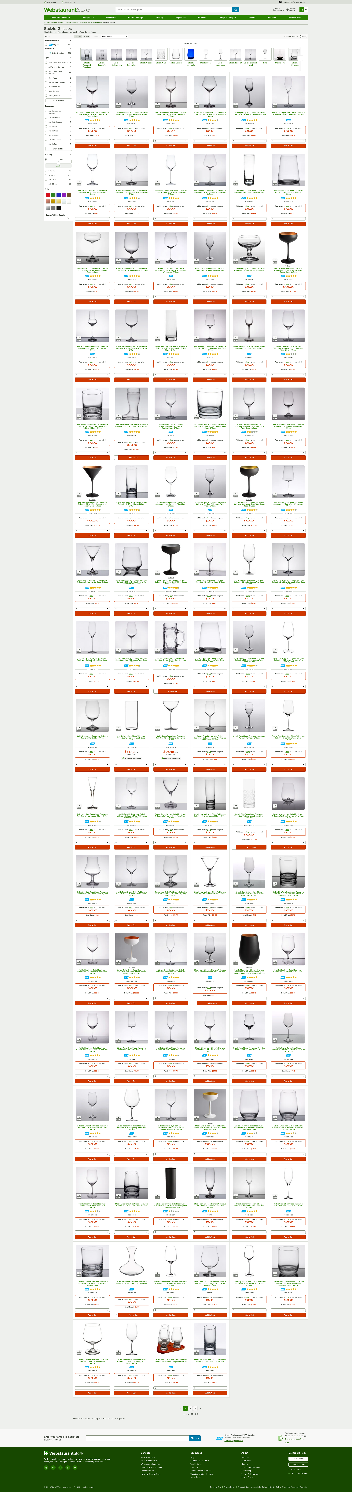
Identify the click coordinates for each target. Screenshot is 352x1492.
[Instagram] (46, 1467)
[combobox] (174, 9)
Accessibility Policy (259, 1487)
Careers (244, 1464)
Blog (192, 1457)
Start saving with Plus (234, 1441)
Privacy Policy (229, 1487)
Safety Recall (195, 1477)
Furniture (202, 17)
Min (46, 159)
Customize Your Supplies (151, 1467)
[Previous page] (180, 1408)
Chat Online (296, 1470)
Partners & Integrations (150, 1474)
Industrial (272, 17)
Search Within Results (55, 215)
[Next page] (200, 1408)
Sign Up (195, 1438)
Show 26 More (58, 149)
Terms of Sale (215, 1487)
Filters (47, 37)
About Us (245, 1457)
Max (61, 159)
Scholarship (246, 1471)
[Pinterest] (75, 1467)
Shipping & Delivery (299, 1473)
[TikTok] (67, 1467)
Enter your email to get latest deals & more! (61, 1438)
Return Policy (247, 1477)
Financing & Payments (250, 1467)
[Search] (68, 218)
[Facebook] (60, 1467)
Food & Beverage (135, 17)
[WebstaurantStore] (78, 1453)
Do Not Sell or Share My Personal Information (289, 1487)
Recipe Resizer (147, 1471)
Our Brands (246, 1461)
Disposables (180, 17)
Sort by (96, 37)
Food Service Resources (200, 1471)
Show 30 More (58, 100)
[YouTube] (53, 1467)
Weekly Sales (196, 1464)
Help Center (51, 2)
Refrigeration (88, 17)
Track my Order (298, 1464)
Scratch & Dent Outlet (199, 1461)
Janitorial (252, 17)
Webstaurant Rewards (150, 1461)
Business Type (294, 17)
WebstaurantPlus (148, 1457)
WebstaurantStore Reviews (201, 1474)
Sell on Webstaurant (249, 1474)
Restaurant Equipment (60, 17)
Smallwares (111, 17)
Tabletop (159, 17)
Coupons (194, 1467)
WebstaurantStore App (150, 1464)
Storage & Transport (227, 17)
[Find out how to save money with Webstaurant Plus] (87, 120)
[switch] (303, 36)
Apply (58, 166)
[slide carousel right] (300, 58)
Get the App (68, 2)
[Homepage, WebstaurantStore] (67, 10)
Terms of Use (243, 1487)
